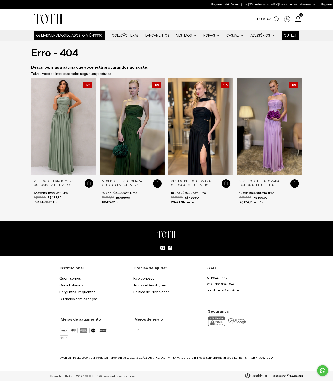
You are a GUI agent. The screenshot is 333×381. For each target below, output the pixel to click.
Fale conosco (144, 278)
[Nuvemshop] (288, 376)
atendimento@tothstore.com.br (227, 290)
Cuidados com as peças (78, 299)
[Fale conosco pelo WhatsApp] (322, 370)
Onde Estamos (71, 285)
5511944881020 (218, 278)
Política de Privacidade (151, 292)
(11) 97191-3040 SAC (221, 284)
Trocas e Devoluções (149, 285)
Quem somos (70, 278)
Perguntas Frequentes (77, 292)
